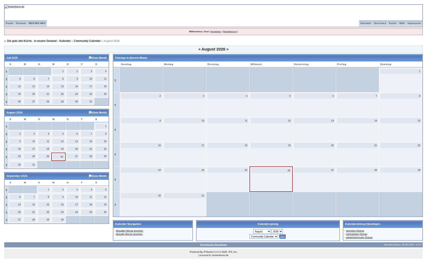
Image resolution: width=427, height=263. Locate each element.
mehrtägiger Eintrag (356, 234)
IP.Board (208, 252)
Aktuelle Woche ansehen (129, 234)
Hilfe (402, 23)
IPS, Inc (232, 252)
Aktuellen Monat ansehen (129, 230)
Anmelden (216, 31)
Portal (9, 23)
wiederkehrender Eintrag (359, 237)
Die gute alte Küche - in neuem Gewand (31, 40)
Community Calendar (87, 40)
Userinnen (380, 23)
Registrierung (230, 31)
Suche (393, 23)
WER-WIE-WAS (37, 23)
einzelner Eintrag (355, 230)
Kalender (366, 23)
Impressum (414, 23)
